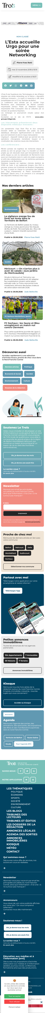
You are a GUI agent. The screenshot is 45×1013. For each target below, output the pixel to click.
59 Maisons (10, 661)
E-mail (6, 503)
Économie (17, 795)
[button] (5, 85)
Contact (13, 851)
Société (8, 262)
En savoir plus (8, 473)
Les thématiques (19, 788)
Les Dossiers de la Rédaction (21, 825)
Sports (28, 316)
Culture (16, 807)
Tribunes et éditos (21, 821)
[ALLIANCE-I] (22, 28)
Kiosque (13, 844)
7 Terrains (23, 661)
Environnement (11, 209)
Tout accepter (15, 996)
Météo (11, 848)
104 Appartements (13, 655)
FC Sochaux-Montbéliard (15, 316)
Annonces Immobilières (17, 839)
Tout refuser (14, 1002)
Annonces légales (21, 830)
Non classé (22, 37)
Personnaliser (14, 1007)
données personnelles (32, 522)
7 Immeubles (31, 655)
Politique (17, 791)
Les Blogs (14, 811)
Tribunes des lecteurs (17, 815)
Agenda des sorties (22, 834)
